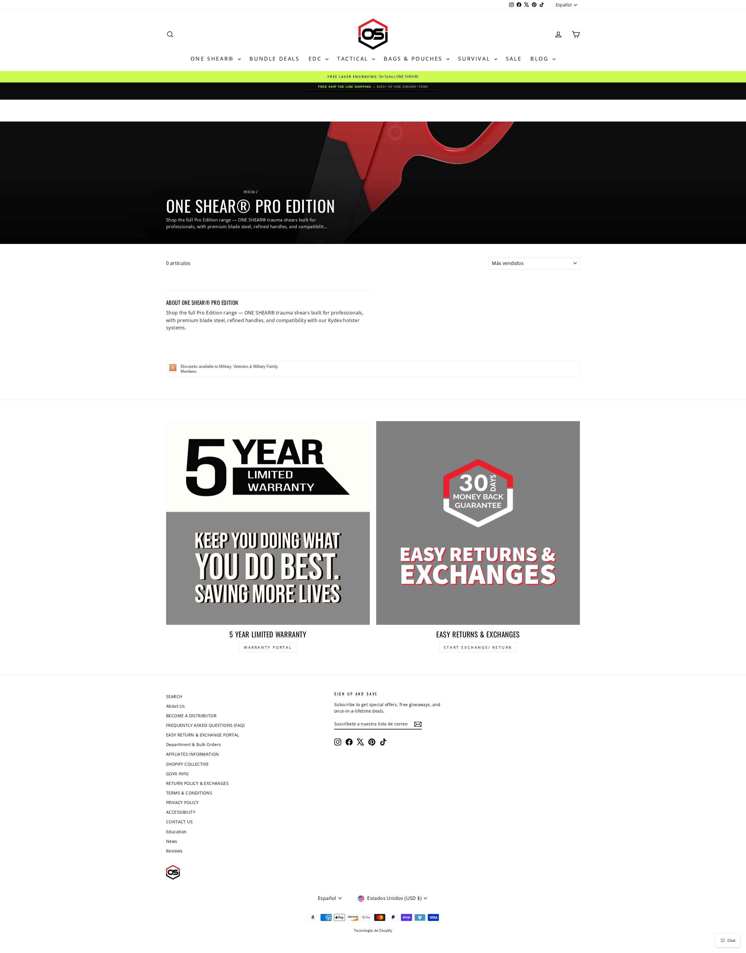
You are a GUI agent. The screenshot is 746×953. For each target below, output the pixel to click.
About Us (175, 706)
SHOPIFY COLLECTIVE (187, 764)
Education (176, 831)
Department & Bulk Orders (193, 744)
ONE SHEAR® (214, 58)
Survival (475, 58)
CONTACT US (179, 821)
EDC (316, 58)
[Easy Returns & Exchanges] (478, 523)
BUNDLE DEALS (274, 58)
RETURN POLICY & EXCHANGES (197, 783)
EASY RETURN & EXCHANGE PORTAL (202, 735)
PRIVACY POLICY (182, 802)
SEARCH (174, 696)
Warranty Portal (268, 647)
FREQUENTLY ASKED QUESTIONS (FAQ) (205, 725)
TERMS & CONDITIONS (189, 793)
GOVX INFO (177, 773)
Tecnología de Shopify (373, 930)
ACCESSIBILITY (180, 812)
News (171, 841)
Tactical (354, 58)
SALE (514, 58)
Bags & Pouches (414, 58)
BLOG (540, 58)
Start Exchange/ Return (478, 647)
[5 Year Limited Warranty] (268, 523)
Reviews (174, 851)
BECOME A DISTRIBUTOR (191, 715)
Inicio (249, 191)
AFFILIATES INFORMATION (192, 754)
